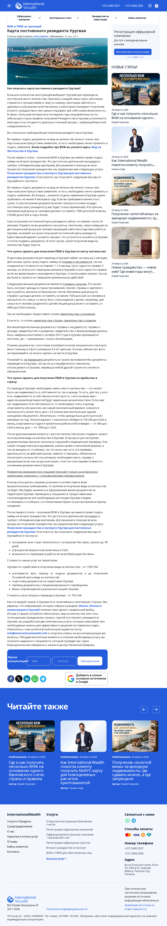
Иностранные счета (60, 17)
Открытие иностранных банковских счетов (69, 823)
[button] (156, 709)
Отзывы (12, 841)
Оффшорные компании (24, 18)
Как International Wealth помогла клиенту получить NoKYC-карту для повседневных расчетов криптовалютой (82, 772)
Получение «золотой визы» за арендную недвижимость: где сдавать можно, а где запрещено (131, 770)
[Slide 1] (129, 57)
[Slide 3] (141, 57)
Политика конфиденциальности (66, 909)
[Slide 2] (135, 57)
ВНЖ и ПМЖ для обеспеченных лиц (69, 853)
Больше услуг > (56, 858)
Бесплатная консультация (132, 52)
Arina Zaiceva (41, 36)
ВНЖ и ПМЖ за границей (24, 26)
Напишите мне (90, 661)
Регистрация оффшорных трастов (68, 842)
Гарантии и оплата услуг (22, 836)
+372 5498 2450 (134, 5)
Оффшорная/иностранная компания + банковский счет (70, 836)
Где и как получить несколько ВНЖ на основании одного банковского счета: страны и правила (26, 770)
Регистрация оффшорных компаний (69, 829)
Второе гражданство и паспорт (66, 848)
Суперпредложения (19, 826)
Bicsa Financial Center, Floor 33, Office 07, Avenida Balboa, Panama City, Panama (142, 869)
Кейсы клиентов (137, 17)
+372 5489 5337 (111, 5)
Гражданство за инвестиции (100, 18)
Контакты (13, 851)
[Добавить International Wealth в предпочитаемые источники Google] (86, 678)
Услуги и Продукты (19, 821)
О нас (10, 831)
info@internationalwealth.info (27, 633)
